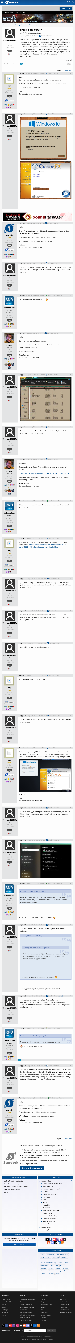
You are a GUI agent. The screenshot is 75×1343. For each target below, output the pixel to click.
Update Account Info (66, 1312)
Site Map (50, 1340)
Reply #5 (22, 295)
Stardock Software (13, 25)
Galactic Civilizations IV (26, 1304)
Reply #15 (22, 675)
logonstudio (62, 1271)
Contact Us (44, 1317)
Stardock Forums (46, 36)
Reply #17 (22, 748)
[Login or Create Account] (67, 2)
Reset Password (64, 1310)
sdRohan (9, 345)
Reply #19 (23, 840)
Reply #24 (23, 1066)
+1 (9, 50)
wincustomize (44, 1265)
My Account (63, 1302)
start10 (60, 1263)
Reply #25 (22, 1098)
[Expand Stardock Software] (39, 1181)
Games (22, 1296)
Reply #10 (22, 501)
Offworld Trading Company (28, 1315)
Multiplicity (5, 1312)
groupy (42, 1260)
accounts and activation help (48, 1263)
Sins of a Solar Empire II (27, 1307)
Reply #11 (22, 538)
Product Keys (63, 1307)
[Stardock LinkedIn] (59, 1243)
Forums (43, 1320)
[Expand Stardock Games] (39, 1227)
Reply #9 (22, 459)
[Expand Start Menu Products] (41, 1218)
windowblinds (50, 1254)
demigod (58, 1268)
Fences (42, 1254)
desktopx (67, 1263)
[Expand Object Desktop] (41, 1186)
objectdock (56, 1257)
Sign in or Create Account (32, 1168)
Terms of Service (36, 1340)
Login (23, 12)
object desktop (52, 1271)
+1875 (9, 96)
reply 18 (43, 891)
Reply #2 (22, 114)
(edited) (61, 996)
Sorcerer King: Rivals (26, 1320)
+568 (9, 245)
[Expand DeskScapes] (41, 1197)
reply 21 (43, 1036)
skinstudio (43, 1268)
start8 (48, 1260)
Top (70, 73)
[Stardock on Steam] (64, 1239)
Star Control (23, 1310)
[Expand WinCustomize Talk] (41, 1221)
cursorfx (68, 60)
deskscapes (56, 1260)
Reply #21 (23, 925)
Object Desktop (6, 1299)
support (58, 1274)
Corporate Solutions (7, 1302)
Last (70, 70)
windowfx (65, 1268)
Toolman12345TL (10, 40)
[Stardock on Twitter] (47, 1239)
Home (4, 25)
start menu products (62, 1254)
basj (9, 86)
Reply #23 (22, 1028)
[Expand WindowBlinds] (41, 1224)
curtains (43, 1274)
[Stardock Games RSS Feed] (63, 1243)
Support (63, 1296)
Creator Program (46, 1315)
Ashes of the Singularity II (27, 1299)
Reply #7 (22, 375)
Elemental (23, 1302)
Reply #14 (23, 643)
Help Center (63, 1299)
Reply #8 (22, 427)
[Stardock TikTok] (56, 1243)
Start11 (4, 1304)
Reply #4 (22, 263)
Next (66, 70)
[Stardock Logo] (11, 2)
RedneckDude (9, 307)
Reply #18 (23, 808)
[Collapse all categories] (72, 1181)
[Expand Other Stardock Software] (41, 1210)
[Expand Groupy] (41, 1202)
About (43, 1299)
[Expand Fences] (41, 1199)
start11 (62, 1265)
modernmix (50, 1274)
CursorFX (40, 25)
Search (17, 12)
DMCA (44, 1340)
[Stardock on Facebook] (50, 1239)
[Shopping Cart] (70, 2)
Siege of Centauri (25, 1317)
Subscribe (51, 1330)
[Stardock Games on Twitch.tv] (57, 1239)
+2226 (9, 320)
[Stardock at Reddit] (49, 1243)
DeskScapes (5, 1310)
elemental (43, 1271)
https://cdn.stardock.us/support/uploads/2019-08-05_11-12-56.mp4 (44, 473)
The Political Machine (26, 1312)
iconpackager (54, 1265)
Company (44, 1296)
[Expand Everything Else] (39, 1230)
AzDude (9, 235)
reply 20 (41, 935)
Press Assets (44, 1312)
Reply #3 (22, 223)
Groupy (4, 1315)
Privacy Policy (26, 1340)
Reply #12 (23, 578)
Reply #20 (22, 883)
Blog (42, 1302)
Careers (43, 1307)
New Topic (66, 9)
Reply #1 (22, 74)
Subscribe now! (19, 1244)
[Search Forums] (73, 2)
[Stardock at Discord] (52, 1243)
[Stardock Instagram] (61, 1239)
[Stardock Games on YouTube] (54, 1239)
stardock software (45, 1257)
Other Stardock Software (28, 25)
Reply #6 (22, 333)
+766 (9, 355)
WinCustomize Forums (55, 295)
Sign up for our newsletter (12, 1330)
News (42, 1310)
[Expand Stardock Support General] (41, 1189)
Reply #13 (23, 611)
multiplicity (64, 1257)
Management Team (46, 1304)
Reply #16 (23, 716)
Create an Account (65, 1304)
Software (5, 1296)
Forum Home (9, 12)
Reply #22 (23, 996)
